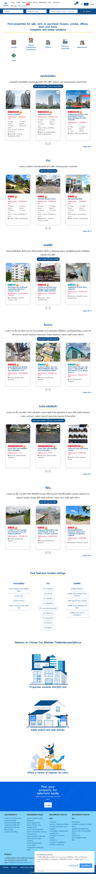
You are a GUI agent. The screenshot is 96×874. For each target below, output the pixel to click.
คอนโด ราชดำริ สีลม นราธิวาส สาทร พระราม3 (36, 833)
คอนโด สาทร (19, 596)
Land (49, 2)
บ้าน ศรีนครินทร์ (48, 603)
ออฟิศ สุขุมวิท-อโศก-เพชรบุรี (77, 601)
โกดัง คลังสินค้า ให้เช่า (79, 838)
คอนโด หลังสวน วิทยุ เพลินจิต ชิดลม (19, 590)
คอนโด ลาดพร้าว (18, 601)
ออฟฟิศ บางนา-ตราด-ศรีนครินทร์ (77, 614)
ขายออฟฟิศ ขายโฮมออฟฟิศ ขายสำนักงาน (58, 832)
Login (92, 4)
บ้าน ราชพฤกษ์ (48, 589)
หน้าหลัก (5, 867)
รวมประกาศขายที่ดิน (10, 832)
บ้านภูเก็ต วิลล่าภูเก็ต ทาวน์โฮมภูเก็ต (58, 827)
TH (86, 4)
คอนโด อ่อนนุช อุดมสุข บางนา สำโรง (34, 844)
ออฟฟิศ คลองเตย (77, 589)
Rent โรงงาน (53, 339)
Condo (18, 2)
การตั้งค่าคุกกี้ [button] (73, 866)
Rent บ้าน (52, 171)
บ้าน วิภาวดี (48, 594)
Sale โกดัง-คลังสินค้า (39, 420)
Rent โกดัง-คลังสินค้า (56, 420)
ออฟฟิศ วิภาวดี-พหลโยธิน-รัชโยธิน (77, 607)
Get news (14, 6)
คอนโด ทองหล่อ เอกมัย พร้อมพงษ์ (19, 607)
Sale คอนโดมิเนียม (40, 86)
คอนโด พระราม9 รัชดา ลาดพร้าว (34, 839)
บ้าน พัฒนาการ (48, 613)
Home (13, 2)
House (24, 2)
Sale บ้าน (43, 171)
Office (29, 2)
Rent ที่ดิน (52, 502)
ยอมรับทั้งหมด (86, 866)
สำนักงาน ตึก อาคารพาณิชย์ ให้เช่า (81, 832)
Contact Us (56, 2)
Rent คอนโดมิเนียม (55, 86)
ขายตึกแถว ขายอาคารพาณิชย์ (56, 836)
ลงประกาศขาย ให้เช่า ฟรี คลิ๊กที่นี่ (30, 867)
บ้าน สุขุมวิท (48, 628)
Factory (35, 2)
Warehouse (42, 2)
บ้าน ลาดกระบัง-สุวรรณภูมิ (48, 608)
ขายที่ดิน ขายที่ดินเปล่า (56, 844)
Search (88, 11)
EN (81, 4)
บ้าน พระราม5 (48, 623)
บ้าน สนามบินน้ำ (48, 618)
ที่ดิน (73, 840)
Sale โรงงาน (42, 339)
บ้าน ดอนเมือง (48, 598)
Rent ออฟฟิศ (53, 259)
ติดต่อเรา (14, 867)
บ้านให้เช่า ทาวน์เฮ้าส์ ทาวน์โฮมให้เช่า (82, 825)
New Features (23, 5)
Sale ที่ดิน (43, 502)
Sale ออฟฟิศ (42, 259)
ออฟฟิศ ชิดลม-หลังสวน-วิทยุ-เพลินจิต (77, 595)
